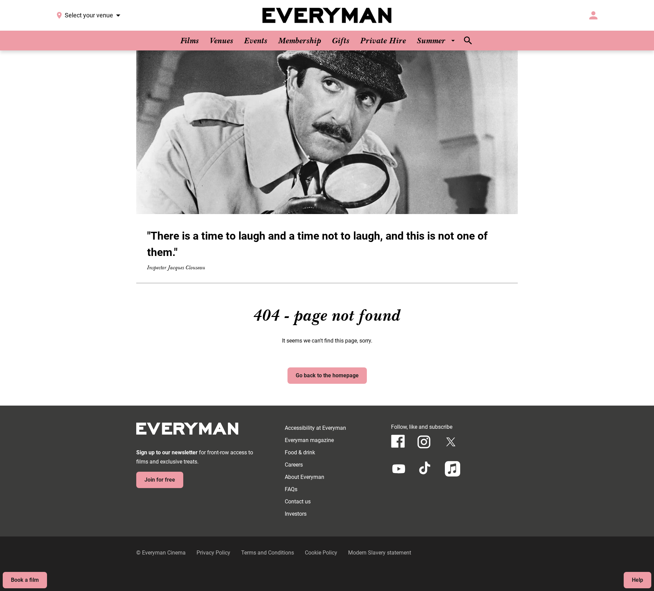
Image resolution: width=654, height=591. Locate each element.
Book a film (25, 580)
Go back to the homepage (327, 375)
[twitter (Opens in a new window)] (450, 442)
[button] (327, 132)
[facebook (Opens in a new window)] (398, 441)
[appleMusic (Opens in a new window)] (452, 468)
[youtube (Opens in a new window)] (398, 468)
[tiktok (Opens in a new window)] (425, 468)
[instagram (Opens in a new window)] (424, 442)
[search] (468, 40)
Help (637, 580)
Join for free (159, 479)
